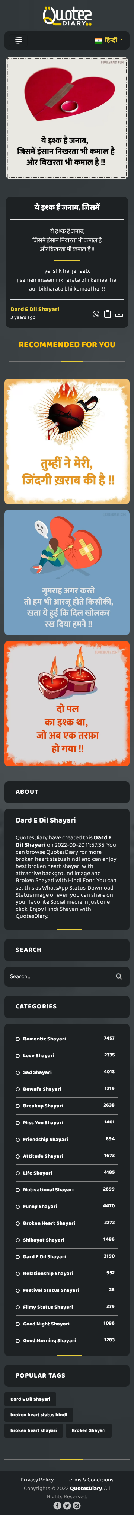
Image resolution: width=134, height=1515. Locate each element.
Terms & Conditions (90, 1480)
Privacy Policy (37, 1480)
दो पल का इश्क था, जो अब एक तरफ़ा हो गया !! (67, 703)
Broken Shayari (89, 1431)
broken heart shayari (33, 1431)
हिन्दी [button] (111, 40)
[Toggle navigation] (18, 40)
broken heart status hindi (38, 1415)
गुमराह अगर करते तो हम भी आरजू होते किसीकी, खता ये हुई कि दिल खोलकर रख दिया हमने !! (67, 572)
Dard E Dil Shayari (35, 309)
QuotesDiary (86, 1488)
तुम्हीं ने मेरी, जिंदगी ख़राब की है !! (67, 441)
